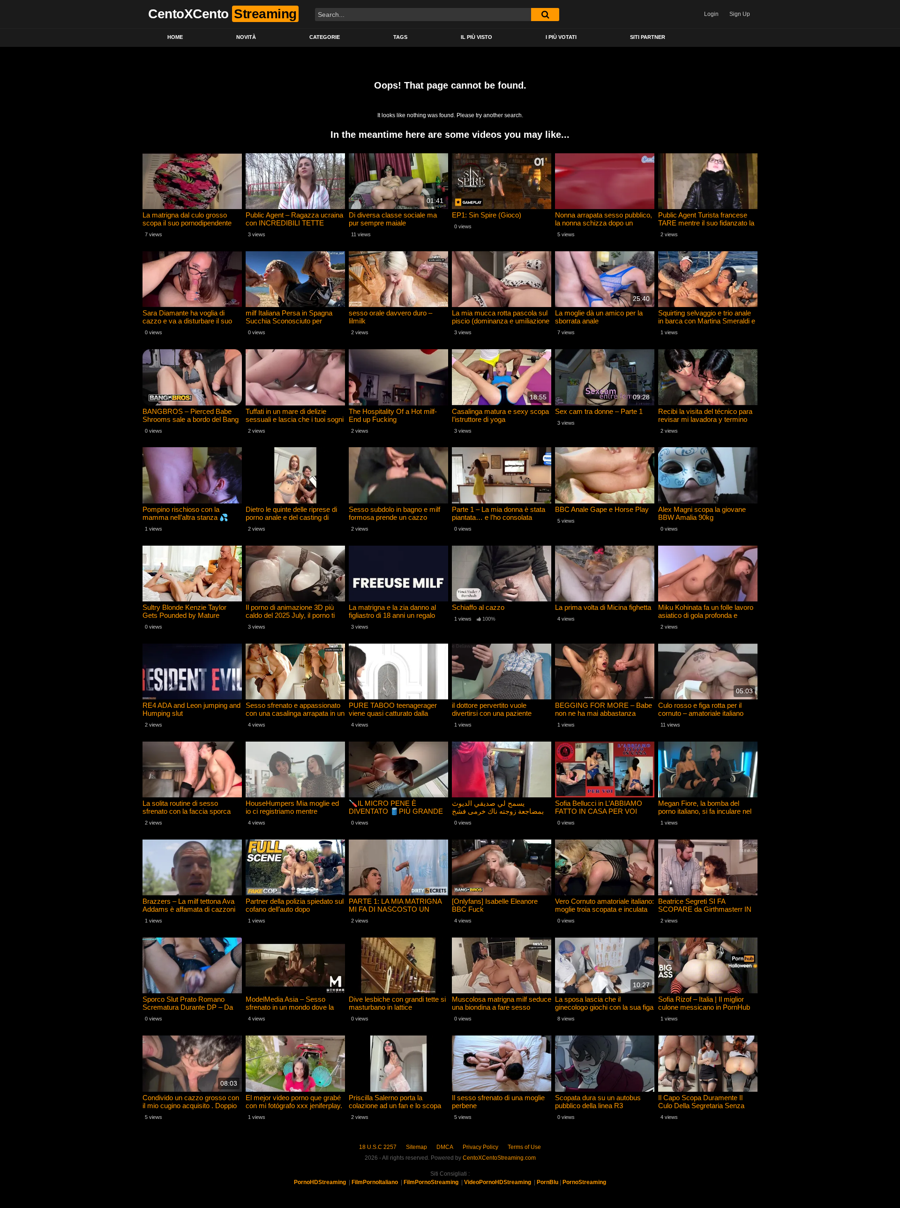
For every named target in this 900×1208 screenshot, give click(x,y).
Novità (246, 37)
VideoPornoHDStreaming (497, 1182)
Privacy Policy (480, 1147)
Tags (400, 37)
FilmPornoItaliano (375, 1182)
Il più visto (476, 37)
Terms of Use (524, 1147)
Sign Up (739, 14)
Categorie (324, 37)
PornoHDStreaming (320, 1182)
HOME (175, 37)
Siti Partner (647, 37)
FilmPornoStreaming (431, 1182)
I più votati (561, 37)
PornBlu (547, 1182)
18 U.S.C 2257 (378, 1147)
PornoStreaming (584, 1182)
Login (711, 14)
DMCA (444, 1147)
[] (545, 14)
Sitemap (416, 1147)
